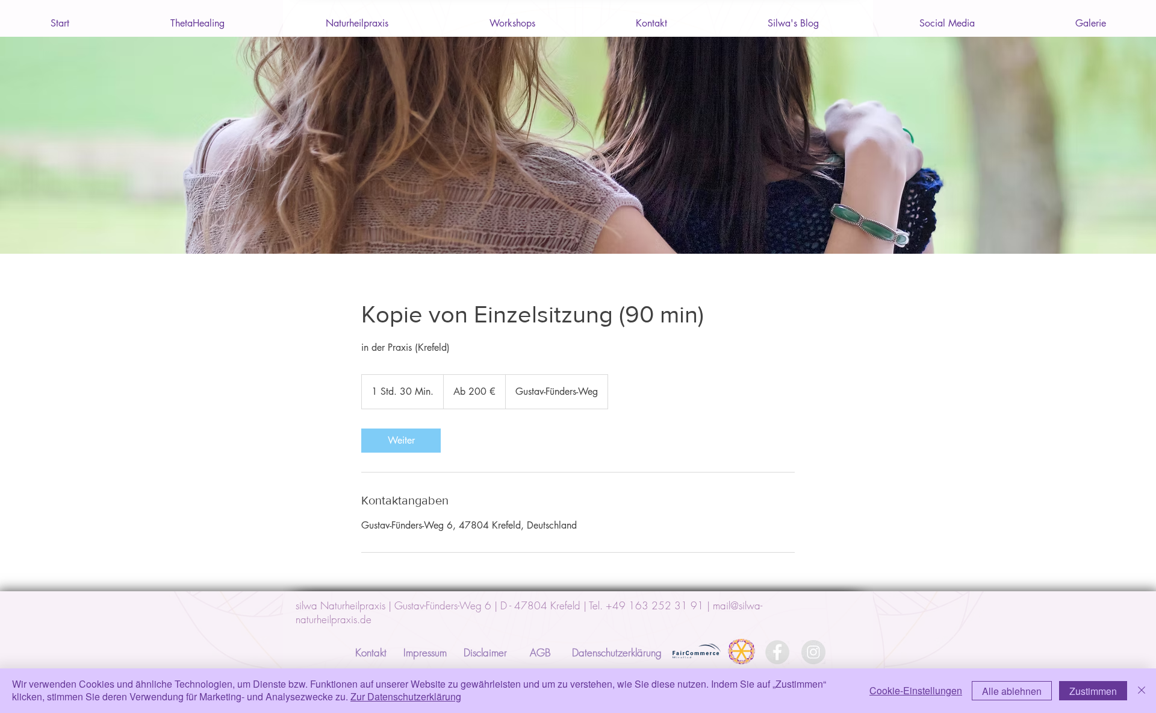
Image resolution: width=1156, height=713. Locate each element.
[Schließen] (1141, 690)
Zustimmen (1093, 691)
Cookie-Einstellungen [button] (915, 690)
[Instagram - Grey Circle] (813, 652)
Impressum (425, 652)
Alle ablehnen (1012, 691)
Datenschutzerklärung (617, 652)
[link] (401, 441)
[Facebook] (777, 652)
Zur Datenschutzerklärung (405, 696)
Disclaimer (485, 652)
